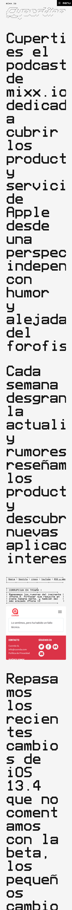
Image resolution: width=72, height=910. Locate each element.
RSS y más (59, 579)
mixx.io (11, 3)
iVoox (34, 579)
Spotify (23, 579)
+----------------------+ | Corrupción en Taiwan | (24, 589)
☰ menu (64, 2)
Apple (11, 579)
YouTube (46, 579)
